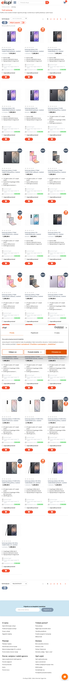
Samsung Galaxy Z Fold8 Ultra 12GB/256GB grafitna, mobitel (57, 419)
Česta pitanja (38, 626)
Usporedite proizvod (9, 73)
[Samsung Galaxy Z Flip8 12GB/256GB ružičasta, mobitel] (11, 281)
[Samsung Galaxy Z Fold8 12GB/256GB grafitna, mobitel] (57, 95)
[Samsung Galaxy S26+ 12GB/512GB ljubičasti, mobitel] (34, 36)
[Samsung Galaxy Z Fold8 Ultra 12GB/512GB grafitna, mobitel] (11, 468)
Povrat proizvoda (7, 664)
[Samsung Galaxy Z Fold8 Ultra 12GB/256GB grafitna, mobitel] (57, 406)
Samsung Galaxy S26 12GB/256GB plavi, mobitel (33, 233)
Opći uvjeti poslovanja (41, 659)
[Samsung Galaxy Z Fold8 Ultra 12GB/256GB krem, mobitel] (34, 406)
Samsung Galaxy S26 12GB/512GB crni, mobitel (55, 233)
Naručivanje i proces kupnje (9, 646)
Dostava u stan (39, 646)
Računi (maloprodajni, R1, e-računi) (11, 649)
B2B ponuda (38, 636)
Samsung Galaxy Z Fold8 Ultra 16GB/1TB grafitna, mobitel (57, 357)
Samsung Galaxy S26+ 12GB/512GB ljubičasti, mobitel (34, 50)
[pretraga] (47, 2)
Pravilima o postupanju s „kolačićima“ (43, 344)
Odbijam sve (13, 352)
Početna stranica (6, 7)
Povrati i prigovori (7, 662)
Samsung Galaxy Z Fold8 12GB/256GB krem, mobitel (10, 357)
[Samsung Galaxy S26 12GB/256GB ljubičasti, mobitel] (34, 95)
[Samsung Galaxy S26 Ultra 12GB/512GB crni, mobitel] (11, 530)
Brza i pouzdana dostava (42, 644)
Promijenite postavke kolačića (43, 672)
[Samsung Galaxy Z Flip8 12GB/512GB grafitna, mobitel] (34, 281)
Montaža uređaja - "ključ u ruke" (43, 652)
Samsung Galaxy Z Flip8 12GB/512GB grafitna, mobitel (34, 295)
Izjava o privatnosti (40, 662)
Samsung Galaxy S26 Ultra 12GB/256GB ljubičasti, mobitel (57, 482)
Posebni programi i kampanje (43, 634)
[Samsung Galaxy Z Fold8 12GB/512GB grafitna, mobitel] (11, 157)
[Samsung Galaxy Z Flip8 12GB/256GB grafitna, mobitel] (57, 157)
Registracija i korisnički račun (43, 628)
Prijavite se (47, 610)
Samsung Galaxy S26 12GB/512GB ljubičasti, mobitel (11, 50)
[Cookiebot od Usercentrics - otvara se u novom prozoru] (56, 327)
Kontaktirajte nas (40, 670)
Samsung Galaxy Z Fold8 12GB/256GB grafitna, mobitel (57, 109)
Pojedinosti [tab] (34, 333)
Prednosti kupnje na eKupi (9, 628)
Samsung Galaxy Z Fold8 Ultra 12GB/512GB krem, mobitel (11, 419)
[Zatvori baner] (66, 327)
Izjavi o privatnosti (23, 344)
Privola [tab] (12, 333)
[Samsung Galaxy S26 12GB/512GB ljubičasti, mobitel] (11, 36)
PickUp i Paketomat (40, 649)
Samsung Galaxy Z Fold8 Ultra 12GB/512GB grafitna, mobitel (11, 482)
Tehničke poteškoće (40, 631)
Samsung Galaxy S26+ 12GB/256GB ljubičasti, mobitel (11, 109)
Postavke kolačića (33, 352)
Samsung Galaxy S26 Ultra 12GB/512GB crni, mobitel (10, 544)
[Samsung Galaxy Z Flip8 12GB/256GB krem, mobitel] (11, 219)
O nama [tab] (57, 333)
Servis (3, 667)
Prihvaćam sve (56, 352)
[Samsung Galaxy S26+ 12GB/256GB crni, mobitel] (57, 36)
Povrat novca (5, 670)
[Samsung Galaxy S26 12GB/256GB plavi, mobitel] (34, 219)
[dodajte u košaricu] (6, 77)
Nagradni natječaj (7, 634)
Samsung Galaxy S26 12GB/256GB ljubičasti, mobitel (34, 109)
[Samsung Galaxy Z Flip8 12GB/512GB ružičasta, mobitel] (34, 157)
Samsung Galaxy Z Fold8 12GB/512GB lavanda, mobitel (57, 295)
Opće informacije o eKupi (9, 626)
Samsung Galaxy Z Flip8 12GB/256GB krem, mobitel (10, 233)
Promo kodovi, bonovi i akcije (10, 652)
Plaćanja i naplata (7, 644)
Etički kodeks (38, 667)
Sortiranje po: (6, 19)
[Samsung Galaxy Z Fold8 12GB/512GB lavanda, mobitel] (57, 281)
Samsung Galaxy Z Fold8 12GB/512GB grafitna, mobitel (11, 171)
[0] (64, 1)
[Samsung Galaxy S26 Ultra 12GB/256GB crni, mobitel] (34, 468)
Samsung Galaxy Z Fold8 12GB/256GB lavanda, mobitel (34, 357)
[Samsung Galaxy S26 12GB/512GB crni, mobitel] (57, 219)
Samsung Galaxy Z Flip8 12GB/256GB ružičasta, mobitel (11, 295)
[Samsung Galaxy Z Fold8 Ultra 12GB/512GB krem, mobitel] (11, 406)
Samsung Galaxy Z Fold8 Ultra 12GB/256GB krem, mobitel (34, 419)
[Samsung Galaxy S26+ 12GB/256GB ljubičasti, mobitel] (11, 95)
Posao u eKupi (6, 631)
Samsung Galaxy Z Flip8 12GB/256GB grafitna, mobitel (57, 171)
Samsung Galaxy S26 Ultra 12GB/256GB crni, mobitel (33, 482)
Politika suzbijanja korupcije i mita (44, 664)
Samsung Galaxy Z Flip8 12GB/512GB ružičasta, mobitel (34, 171)
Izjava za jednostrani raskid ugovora (11, 659)
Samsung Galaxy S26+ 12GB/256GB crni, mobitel (55, 50)
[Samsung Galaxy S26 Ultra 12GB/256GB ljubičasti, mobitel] (57, 468)
